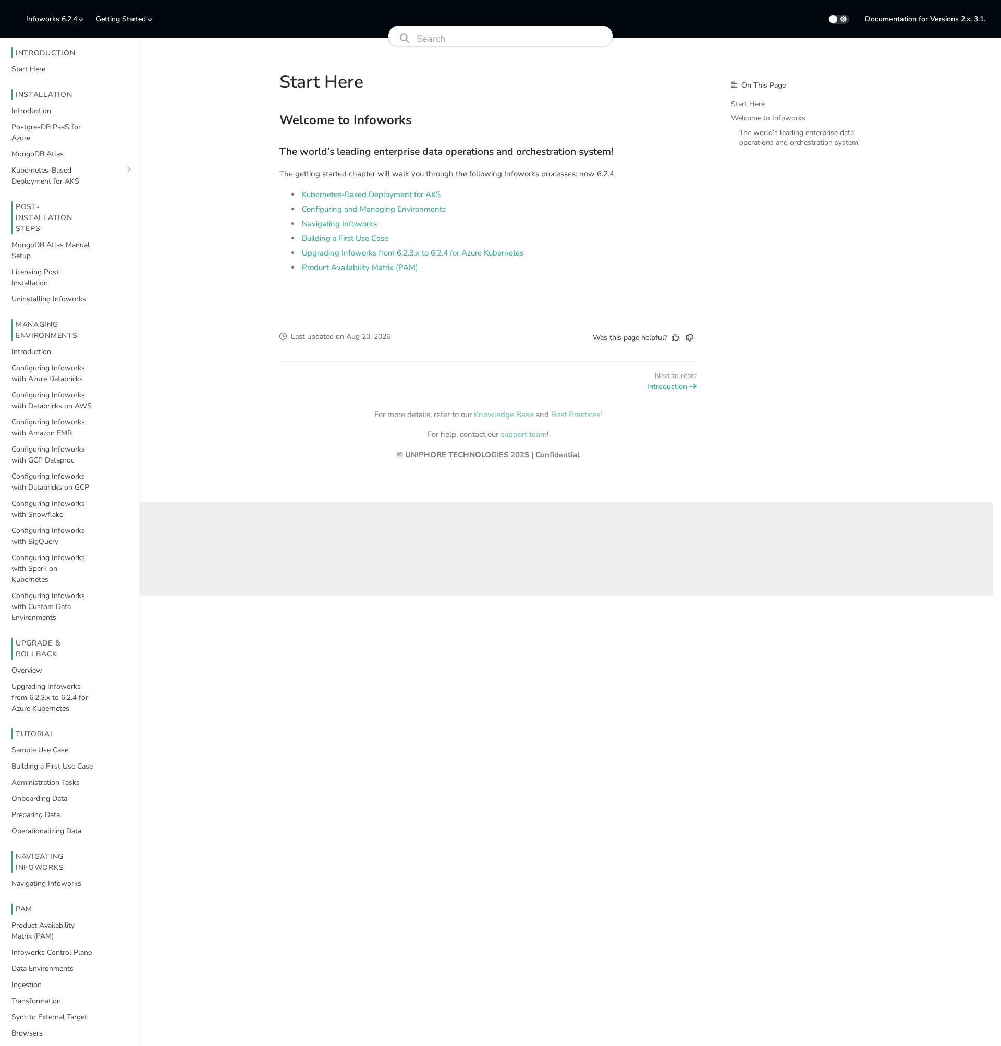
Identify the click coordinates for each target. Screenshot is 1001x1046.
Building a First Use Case (345, 238)
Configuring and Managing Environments (374, 209)
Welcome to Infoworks (345, 120)
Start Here (748, 104)
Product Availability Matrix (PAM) (360, 267)
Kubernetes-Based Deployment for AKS (371, 194)
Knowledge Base (503, 414)
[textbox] (488, 203)
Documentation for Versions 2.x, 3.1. (925, 19)
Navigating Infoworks (339, 223)
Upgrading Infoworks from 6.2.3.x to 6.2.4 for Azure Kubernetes (412, 253)
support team (523, 434)
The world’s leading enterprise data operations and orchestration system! (446, 152)
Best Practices (575, 414)
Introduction (667, 387)
